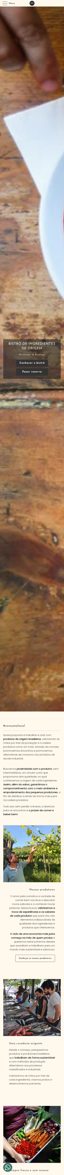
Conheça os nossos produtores (35, 958)
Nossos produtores (42, 889)
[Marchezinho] (32, 3)
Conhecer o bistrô (32, 363)
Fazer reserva (32, 372)
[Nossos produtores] (32, 853)
